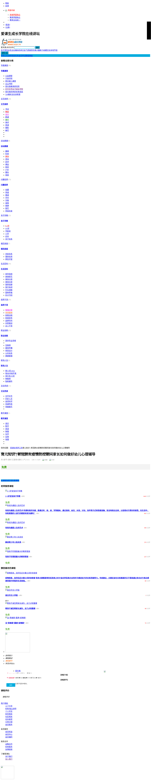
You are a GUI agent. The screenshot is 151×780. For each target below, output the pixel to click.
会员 (20, 56)
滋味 (7, 203)
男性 (6, 50)
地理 (7, 439)
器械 (7, 151)
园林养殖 (8, 292)
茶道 (7, 192)
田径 (7, 167)
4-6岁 (7, 228)
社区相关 (8, 717)
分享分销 (8, 722)
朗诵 (7, 117)
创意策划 (8, 323)
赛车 (7, 172)
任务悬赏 (8, 719)
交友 (24, 50)
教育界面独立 (15, 17)
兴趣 (38, 50)
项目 (13, 56)
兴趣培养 (4, 179)
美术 (7, 122)
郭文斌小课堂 (10, 81)
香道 (7, 195)
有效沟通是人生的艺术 (14, 510)
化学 (7, 434)
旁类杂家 (8, 211)
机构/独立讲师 (10, 709)
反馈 (7, 6)
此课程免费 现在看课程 (10, 480)
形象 (34, 50)
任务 (17, 56)
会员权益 (8, 732)
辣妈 (17, 50)
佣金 (31, 56)
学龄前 (8, 231)
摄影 (7, 128)
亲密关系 (8, 254)
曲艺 (7, 130)
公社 (6, 56)
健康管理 (8, 356)
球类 (7, 175)
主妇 (13, 50)
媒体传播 (8, 348)
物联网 (8, 379)
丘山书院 (8, 84)
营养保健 (8, 285)
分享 (52, 460)
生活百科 (4, 264)
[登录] (7, 25)
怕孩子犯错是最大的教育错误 (16, 557)
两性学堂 (8, 259)
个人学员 (8, 711)
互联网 (8, 345)
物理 (7, 431)
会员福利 (8, 737)
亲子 (2, 50)
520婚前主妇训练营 (12, 94)
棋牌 (7, 206)
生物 (7, 437)
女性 (9, 50)
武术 (7, 162)
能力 (41, 50)
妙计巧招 (8, 295)
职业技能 (4, 330)
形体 (7, 154)
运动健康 (4, 141)
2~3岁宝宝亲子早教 (12, 496)
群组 (27, 56)
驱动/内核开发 (10, 373)
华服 (7, 200)
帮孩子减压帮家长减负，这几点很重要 (20, 608)
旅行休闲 (8, 287)
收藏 (45, 50)
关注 (10, 685)
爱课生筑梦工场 (16, 448)
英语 (7, 429)
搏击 (7, 164)
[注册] (7, 27)
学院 (2, 56)
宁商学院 (8, 78)
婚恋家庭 (4, 243)
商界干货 (4, 300)
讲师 (9, 56)
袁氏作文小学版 (11, 595)
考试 (24, 56)
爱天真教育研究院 (12, 86)
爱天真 (18, 671)
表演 (7, 125)
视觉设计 (8, 351)
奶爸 (20, 50)
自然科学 (8, 401)
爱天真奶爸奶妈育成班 (14, 92)
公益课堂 (8, 76)
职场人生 (4, 360)
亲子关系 (8, 239)
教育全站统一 (15, 20)
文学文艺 (8, 396)
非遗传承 (8, 404)
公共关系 (8, 353)
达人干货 (8, 326)
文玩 (48, 50)
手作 (7, 198)
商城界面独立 (15, 15)
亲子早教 (4, 215)
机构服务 (8, 747)
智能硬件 (8, 381)
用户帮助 (4, 703)
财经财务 (8, 318)
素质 (31, 50)
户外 (7, 170)
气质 (27, 50)
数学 (7, 426)
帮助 (7, 3)
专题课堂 (4, 65)
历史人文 (8, 399)
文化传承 (4, 386)
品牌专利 (8, 321)
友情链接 (8, 749)
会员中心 (8, 734)
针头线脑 (8, 290)
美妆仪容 (8, 279)
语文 (7, 423)
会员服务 (8, 725)
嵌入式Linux (10, 371)
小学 (7, 234)
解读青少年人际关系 (13, 542)
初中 (7, 236)
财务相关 (8, 714)
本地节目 (53, 50)
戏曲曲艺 (8, 407)
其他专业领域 (10, 341)
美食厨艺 (8, 277)
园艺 (7, 208)
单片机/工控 (10, 376)
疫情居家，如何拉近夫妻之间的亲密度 (20, 578)
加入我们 (8, 759)
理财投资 (8, 257)
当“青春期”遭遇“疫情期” (15, 623)
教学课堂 (4, 413)
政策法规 (8, 315)
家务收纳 (8, 274)
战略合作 (8, 744)
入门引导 (8, 706)
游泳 (7, 159)
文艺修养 (4, 99)
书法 (7, 109)
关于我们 (8, 756)
